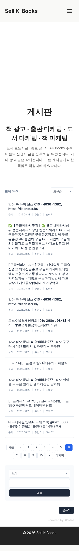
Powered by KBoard (61, 520)
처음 (11, 447)
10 (41, 455)
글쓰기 (66, 510)
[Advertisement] (39, 63)
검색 (39, 492)
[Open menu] (69, 11)
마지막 (60, 455)
